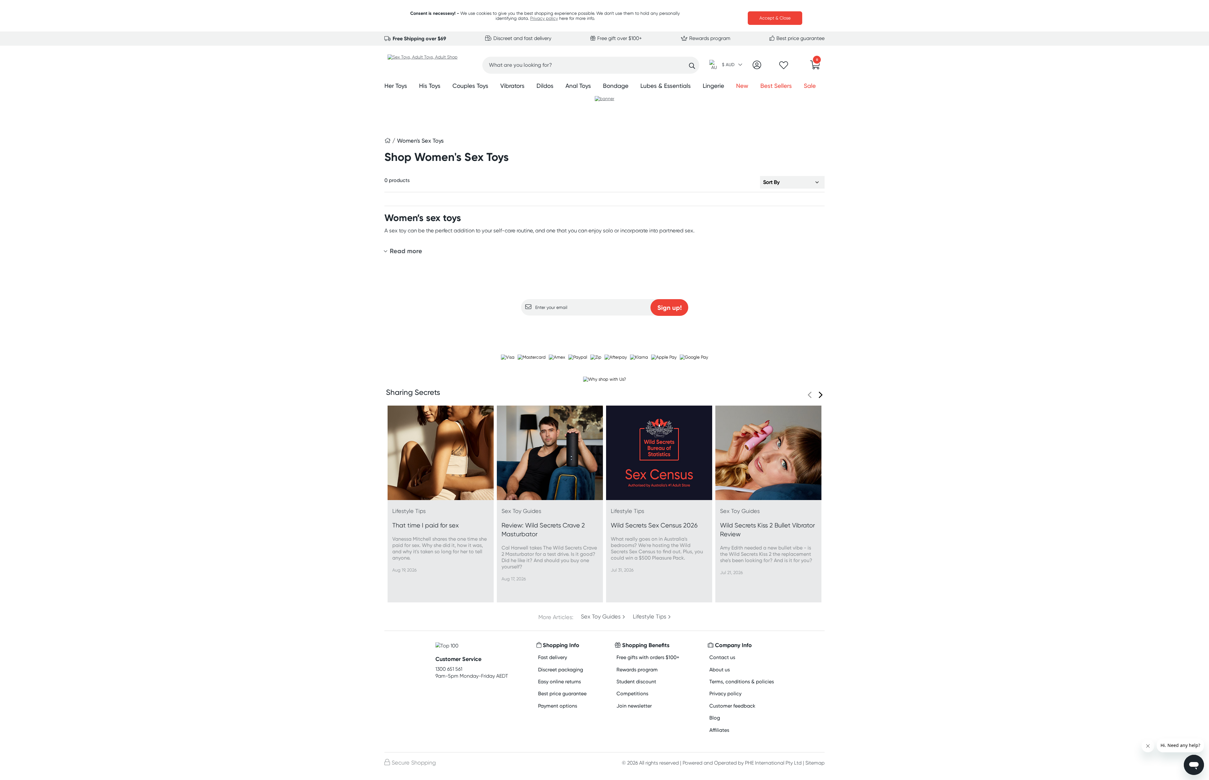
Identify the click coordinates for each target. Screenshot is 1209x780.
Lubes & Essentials (665, 85)
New (742, 85)
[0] (815, 66)
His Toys (429, 85)
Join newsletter (634, 706)
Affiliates (719, 730)
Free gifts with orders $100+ (647, 657)
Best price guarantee (800, 38)
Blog (714, 718)
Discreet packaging (560, 670)
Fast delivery (552, 657)
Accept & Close (775, 17)
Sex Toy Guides (601, 616)
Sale (810, 85)
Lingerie (713, 85)
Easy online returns (559, 682)
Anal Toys (578, 85)
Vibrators (512, 85)
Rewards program (709, 38)
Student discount (636, 682)
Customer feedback (732, 706)
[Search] (692, 65)
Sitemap (815, 763)
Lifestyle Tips (649, 616)
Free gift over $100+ (619, 38)
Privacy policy (544, 18)
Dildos (544, 85)
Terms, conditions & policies (741, 682)
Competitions (632, 694)
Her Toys (395, 85)
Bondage (615, 85)
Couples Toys (470, 85)
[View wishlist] (783, 67)
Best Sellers (776, 85)
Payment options (557, 706)
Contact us (722, 657)
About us (719, 670)
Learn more (604, 328)
